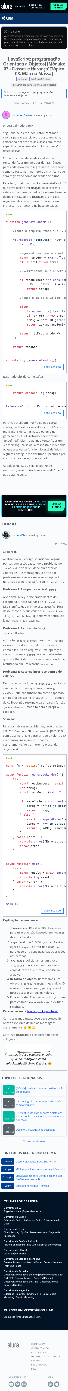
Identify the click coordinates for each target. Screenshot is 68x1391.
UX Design (20, 1253)
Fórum (7, 18)
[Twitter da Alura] (17, 1384)
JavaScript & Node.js (40, 78)
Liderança (9, 1294)
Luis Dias (21, 535)
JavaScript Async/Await (42, 1011)
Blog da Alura (38, 1352)
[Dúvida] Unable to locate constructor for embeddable (40, 1089)
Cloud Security (11, 1232)
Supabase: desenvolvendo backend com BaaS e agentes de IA (39, 1177)
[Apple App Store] (56, 1384)
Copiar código (52, 367)
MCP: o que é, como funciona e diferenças (40, 1169)
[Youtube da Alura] (11, 1384)
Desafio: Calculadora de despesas (35, 1129)
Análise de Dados (33, 1220)
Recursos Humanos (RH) (28, 1294)
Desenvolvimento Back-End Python (36, 1161)
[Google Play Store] (50, 1384)
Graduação (9, 1316)
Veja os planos (58, 6)
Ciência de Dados (13, 1220)
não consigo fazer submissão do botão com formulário (39, 1103)
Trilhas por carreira (21, 1201)
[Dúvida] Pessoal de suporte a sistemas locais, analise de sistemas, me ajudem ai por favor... (40, 1116)
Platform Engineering (14, 1244)
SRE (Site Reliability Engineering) (44, 1244)
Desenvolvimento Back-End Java (21, 1281)
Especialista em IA (32, 1211)
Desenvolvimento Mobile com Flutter (23, 1262)
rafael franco (24, 115)
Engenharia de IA (13, 1211)
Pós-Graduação (39, 1365)
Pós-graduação (25, 1316)
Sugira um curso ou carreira (45, 1356)
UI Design (9, 1253)
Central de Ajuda (40, 1348)
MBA (38, 1316)
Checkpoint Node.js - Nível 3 (32, 1186)
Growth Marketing (25, 1297)
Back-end (22, 78)
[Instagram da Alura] (24, 1384)
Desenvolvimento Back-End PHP (21, 1274)
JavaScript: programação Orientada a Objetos (34, 84)
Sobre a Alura (38, 1344)
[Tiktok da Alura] (30, 1384)
